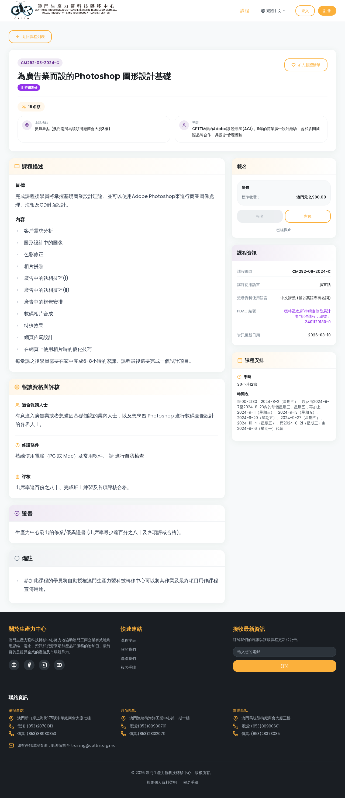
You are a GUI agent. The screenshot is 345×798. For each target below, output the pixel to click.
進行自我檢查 (130, 455)
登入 (305, 10)
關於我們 (128, 649)
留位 (308, 216)
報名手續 (128, 667)
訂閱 (284, 666)
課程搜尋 (128, 640)
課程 (244, 11)
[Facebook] (29, 665)
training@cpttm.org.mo (93, 745)
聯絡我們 (128, 658)
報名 (260, 216)
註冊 (327, 10)
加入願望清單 (309, 65)
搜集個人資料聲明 (162, 782)
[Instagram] (44, 665)
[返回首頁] (64, 11)
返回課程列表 (33, 36)
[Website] (14, 665)
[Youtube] (59, 665)
